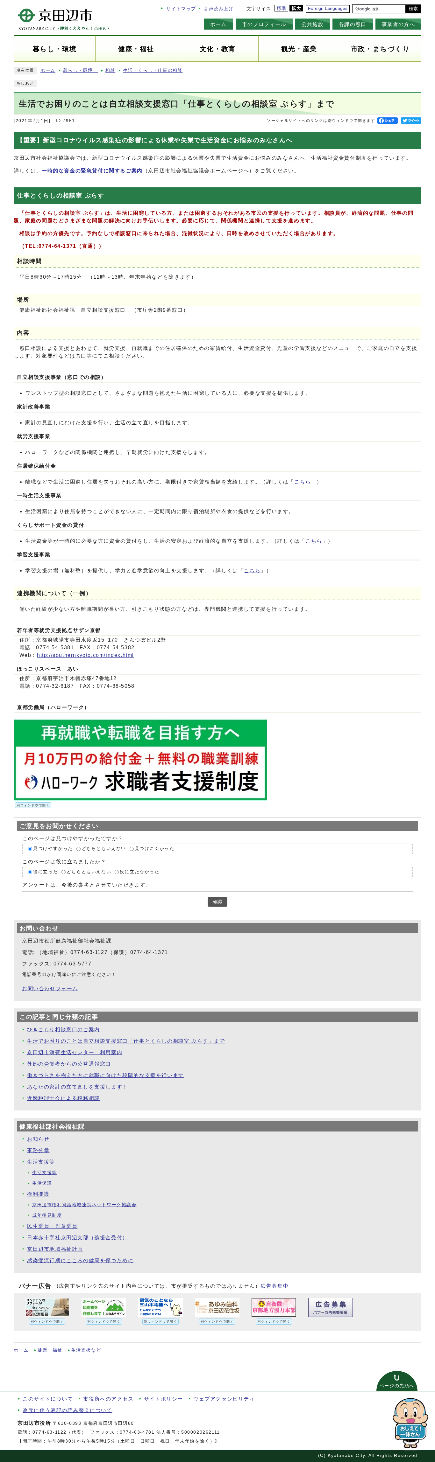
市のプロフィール (264, 24)
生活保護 (42, 1183)
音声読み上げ (219, 8)
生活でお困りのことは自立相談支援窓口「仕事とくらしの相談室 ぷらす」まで (126, 1041)
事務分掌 (38, 1150)
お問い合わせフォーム (50, 988)
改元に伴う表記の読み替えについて (67, 1410)
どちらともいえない (104, 848)
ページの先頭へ (397, 1385)
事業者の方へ (398, 24)
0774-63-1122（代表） (59, 1432)
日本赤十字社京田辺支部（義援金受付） (77, 1237)
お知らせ (38, 1139)
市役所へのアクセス (108, 1399)
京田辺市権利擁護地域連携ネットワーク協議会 (84, 1204)
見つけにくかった (155, 848)
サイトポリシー (163, 1399)
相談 (110, 70)
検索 (413, 8)
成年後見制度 (47, 1215)
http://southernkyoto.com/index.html (85, 655)
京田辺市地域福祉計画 (55, 1249)
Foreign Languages (327, 8)
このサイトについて (48, 1399)
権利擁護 (38, 1194)
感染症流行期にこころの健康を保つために (80, 1260)
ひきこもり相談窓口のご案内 (63, 1029)
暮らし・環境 (80, 70)
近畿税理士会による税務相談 (63, 1098)
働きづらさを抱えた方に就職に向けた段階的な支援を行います (105, 1075)
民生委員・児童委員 (52, 1226)
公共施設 (313, 24)
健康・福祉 (50, 1350)
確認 (217, 901)
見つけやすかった (53, 848)
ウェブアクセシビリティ (224, 1399)
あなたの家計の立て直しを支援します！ (77, 1087)
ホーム (218, 24)
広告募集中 (274, 1286)
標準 (282, 8)
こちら (302, 481)
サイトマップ (181, 8)
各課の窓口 (353, 24)
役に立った (45, 871)
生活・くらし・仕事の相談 (152, 70)
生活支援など (86, 1350)
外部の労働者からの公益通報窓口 (69, 1064)
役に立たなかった (140, 871)
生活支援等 (41, 1162)
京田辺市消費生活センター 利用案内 (74, 1052)
